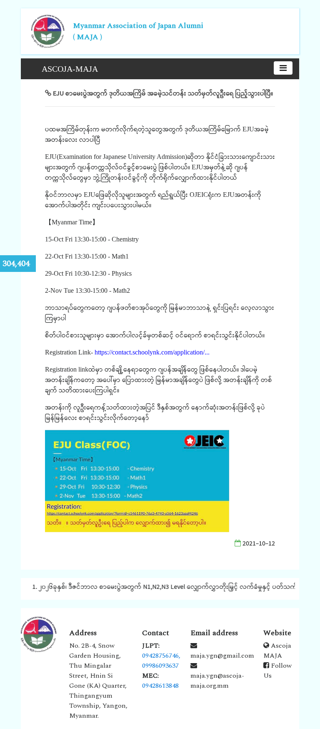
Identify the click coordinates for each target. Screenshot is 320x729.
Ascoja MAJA (277, 651)
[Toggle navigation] (283, 68)
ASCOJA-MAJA (70, 68)
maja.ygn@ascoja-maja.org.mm (217, 681)
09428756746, (161, 656)
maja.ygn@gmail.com (222, 656)
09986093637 (160, 666)
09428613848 (160, 686)
